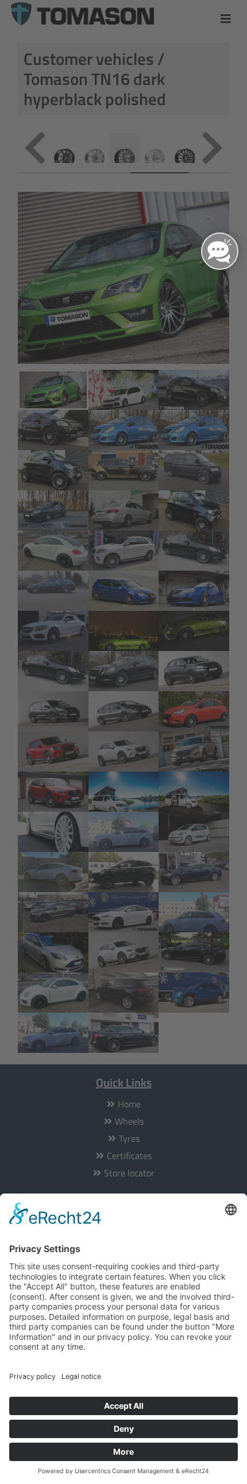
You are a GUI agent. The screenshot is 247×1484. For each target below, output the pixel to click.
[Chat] (219, 251)
